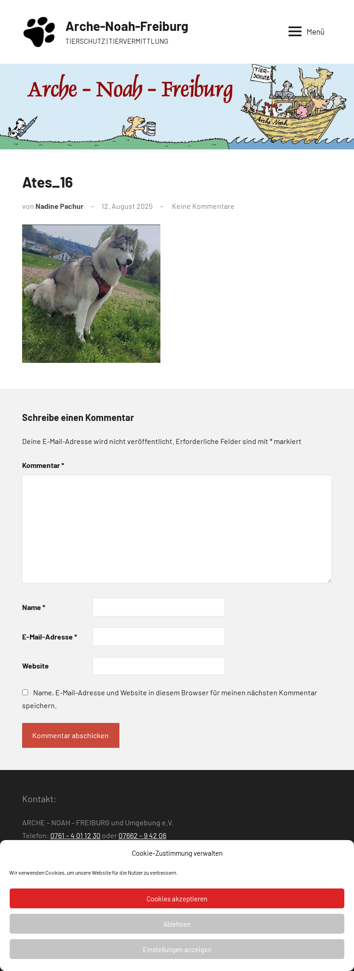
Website (35, 665)
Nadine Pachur (59, 205)
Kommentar (43, 465)
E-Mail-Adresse (49, 636)
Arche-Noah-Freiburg (127, 26)
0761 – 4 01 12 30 (75, 835)
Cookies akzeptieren (177, 898)
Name (33, 607)
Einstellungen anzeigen (177, 949)
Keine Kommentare (203, 205)
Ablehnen (177, 924)
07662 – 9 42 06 (142, 835)
